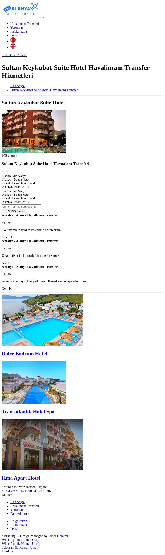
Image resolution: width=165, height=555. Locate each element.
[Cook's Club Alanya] (27, 176)
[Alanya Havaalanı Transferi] (21, 16)
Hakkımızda (18, 31)
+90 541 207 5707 (14, 55)
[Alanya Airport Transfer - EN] (13, 47)
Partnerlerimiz (19, 513)
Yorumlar (16, 27)
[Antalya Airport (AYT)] (27, 187)
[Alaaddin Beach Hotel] (27, 180)
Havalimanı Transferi (24, 23)
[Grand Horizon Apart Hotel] (27, 183)
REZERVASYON (13, 211)
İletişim (15, 35)
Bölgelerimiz (19, 521)
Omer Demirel (58, 536)
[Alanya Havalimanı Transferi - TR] (13, 41)
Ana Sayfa (17, 502)
